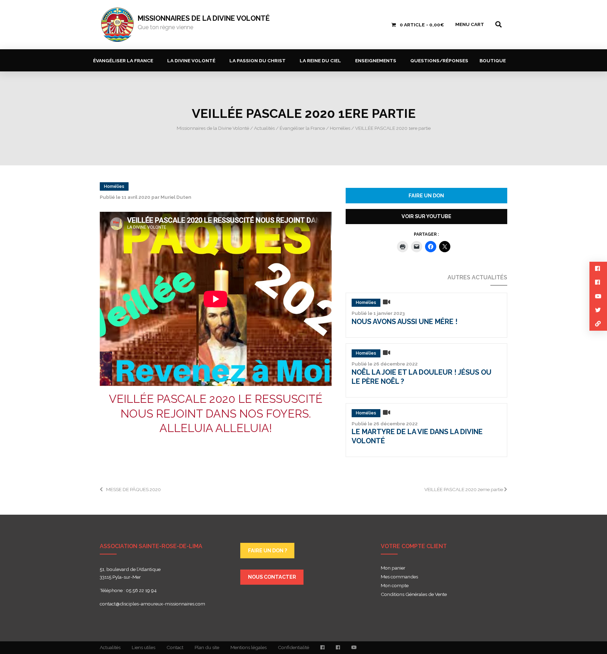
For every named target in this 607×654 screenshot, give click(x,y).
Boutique (492, 60)
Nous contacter (272, 577)
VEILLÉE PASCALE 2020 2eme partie (464, 489)
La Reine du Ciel (320, 60)
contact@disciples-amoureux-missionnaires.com (152, 604)
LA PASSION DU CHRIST (257, 60)
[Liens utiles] (598, 324)
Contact (175, 647)
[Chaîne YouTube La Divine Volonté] (354, 647)
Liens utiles (143, 647)
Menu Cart (469, 24)
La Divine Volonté (191, 60)
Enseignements (375, 60)
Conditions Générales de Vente (414, 594)
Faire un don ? (267, 550)
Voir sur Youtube (426, 216)
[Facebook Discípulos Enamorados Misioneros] (338, 647)
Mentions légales (248, 647)
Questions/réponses (439, 60)
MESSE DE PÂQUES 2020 (134, 489)
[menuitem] (124, 60)
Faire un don (426, 195)
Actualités (110, 647)
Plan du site (207, 647)
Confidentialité (293, 647)
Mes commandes (399, 576)
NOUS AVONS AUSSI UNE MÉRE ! (404, 321)
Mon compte (395, 585)
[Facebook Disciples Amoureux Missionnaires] (322, 647)
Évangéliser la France (123, 60)
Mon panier (393, 568)
